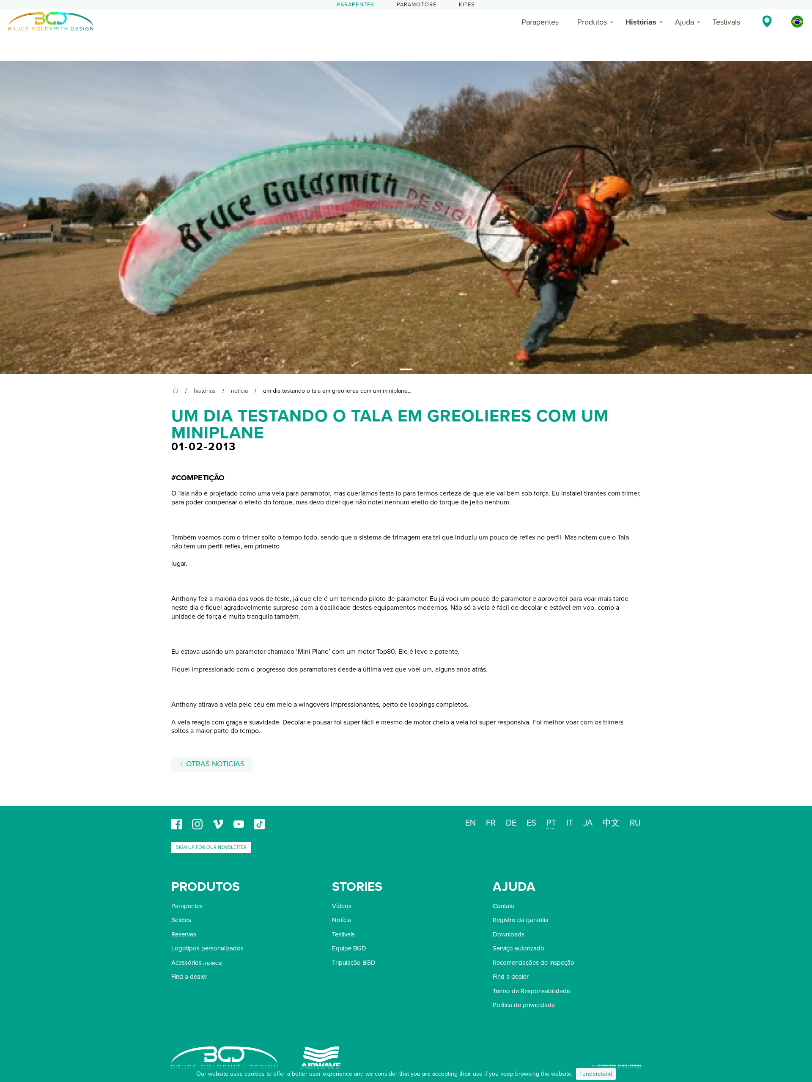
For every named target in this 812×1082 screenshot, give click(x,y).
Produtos (592, 22)
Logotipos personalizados (207, 948)
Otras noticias (214, 764)
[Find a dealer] (767, 21)
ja (588, 823)
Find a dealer (189, 976)
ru (635, 823)
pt (551, 823)
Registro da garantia (521, 920)
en (470, 823)
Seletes (181, 920)
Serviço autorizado (518, 948)
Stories (357, 887)
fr (491, 823)
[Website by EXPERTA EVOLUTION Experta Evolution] (617, 1063)
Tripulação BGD (354, 962)
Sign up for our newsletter (211, 847)
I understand (595, 1073)
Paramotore (417, 4)
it (569, 823)
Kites (467, 4)
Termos (212, 963)
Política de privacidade (524, 1005)
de (511, 823)
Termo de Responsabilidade (531, 991)
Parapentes (356, 4)
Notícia (341, 920)
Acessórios (186, 962)
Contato (504, 906)
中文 (611, 823)
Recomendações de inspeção (533, 962)
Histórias (640, 22)
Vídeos (341, 906)
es (531, 823)
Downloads (508, 934)
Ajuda (684, 22)
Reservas (183, 934)
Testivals (726, 22)
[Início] (175, 391)
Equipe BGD (349, 948)
